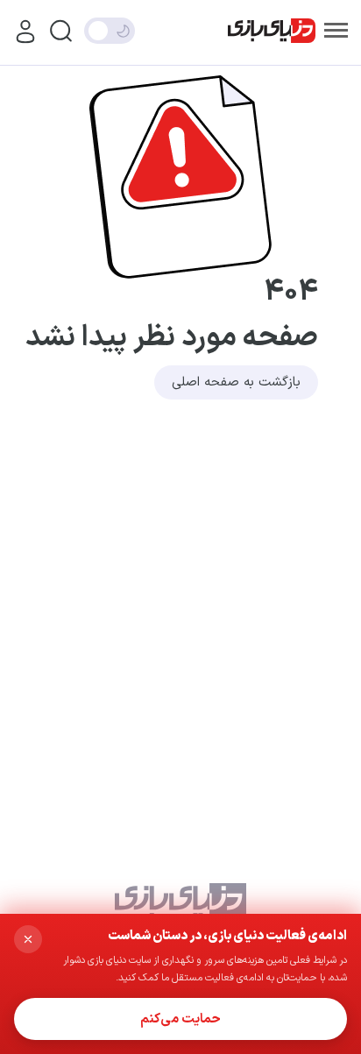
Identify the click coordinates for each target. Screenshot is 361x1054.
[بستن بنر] (28, 939)
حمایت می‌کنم (180, 1019)
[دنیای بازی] (271, 31)
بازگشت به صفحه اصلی (236, 382)
